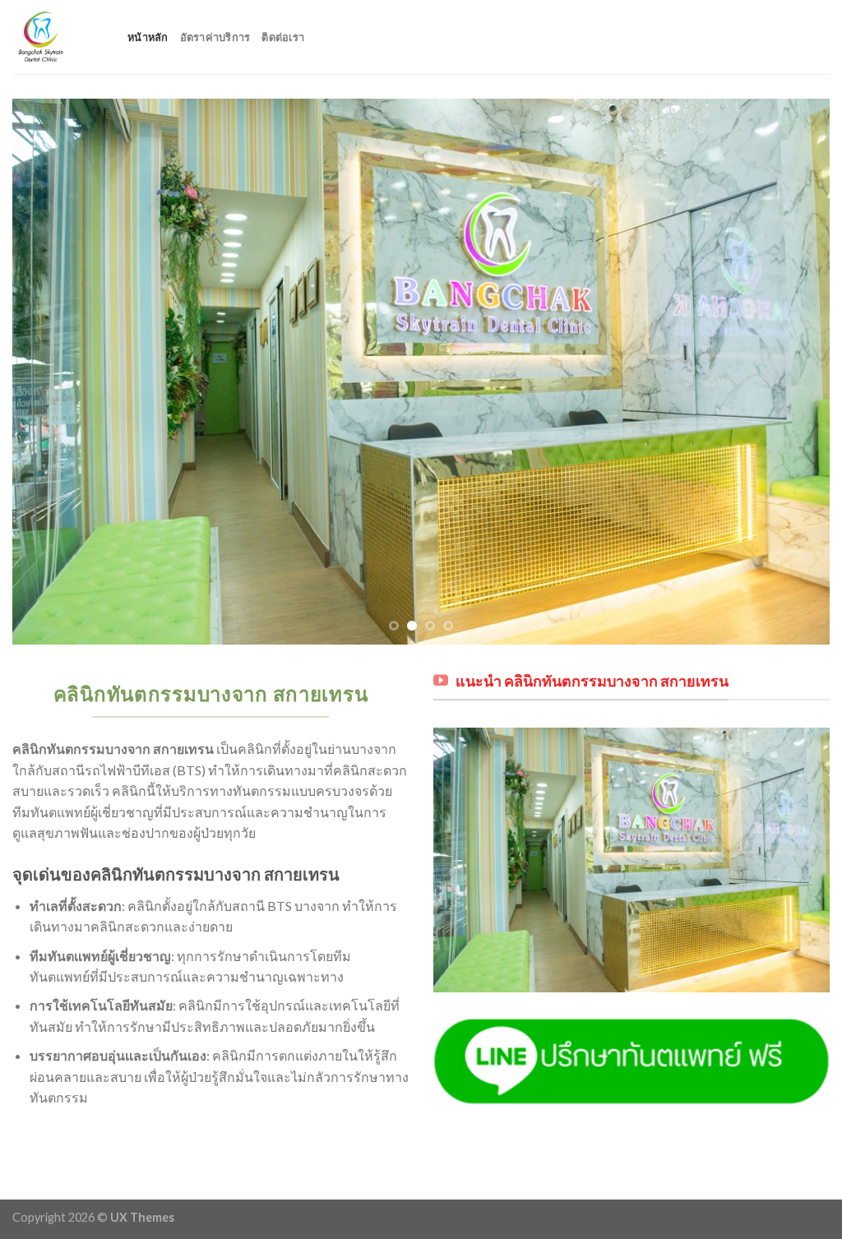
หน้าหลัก (148, 37)
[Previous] (49, 372)
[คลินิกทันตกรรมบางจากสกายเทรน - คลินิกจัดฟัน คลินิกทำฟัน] (57, 37)
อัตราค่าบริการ (215, 37)
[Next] (792, 372)
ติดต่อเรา (282, 37)
